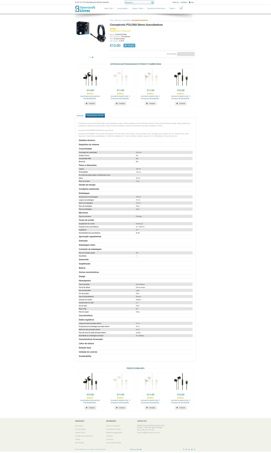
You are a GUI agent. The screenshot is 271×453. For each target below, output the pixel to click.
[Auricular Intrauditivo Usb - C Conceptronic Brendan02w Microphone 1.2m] (150, 77)
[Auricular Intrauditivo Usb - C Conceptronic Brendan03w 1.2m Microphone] (120, 77)
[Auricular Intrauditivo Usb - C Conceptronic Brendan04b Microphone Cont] (181, 77)
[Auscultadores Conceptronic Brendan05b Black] (90, 77)
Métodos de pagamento (114, 432)
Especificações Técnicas (95, 115)
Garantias (109, 436)
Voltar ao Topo (135, 449)
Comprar (131, 45)
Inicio (112, 20)
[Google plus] (194, 449)
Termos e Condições (113, 426)
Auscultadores (126, 20)
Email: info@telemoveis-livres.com (148, 432)
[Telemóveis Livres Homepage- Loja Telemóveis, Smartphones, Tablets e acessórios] (85, 8)
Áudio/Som (79, 426)
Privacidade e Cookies (113, 429)
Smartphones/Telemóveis (156, 8)
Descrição (80, 115)
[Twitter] (186, 449)
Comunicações (122, 8)
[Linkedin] (189, 449)
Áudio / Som (108, 8)
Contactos (184, 2)
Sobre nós (176, 2)
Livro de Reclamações (113, 443)
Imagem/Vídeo (80, 432)
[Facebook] (183, 449)
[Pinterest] (191, 449)
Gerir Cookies (79, 443)
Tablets (172, 8)
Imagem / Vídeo (137, 8)
